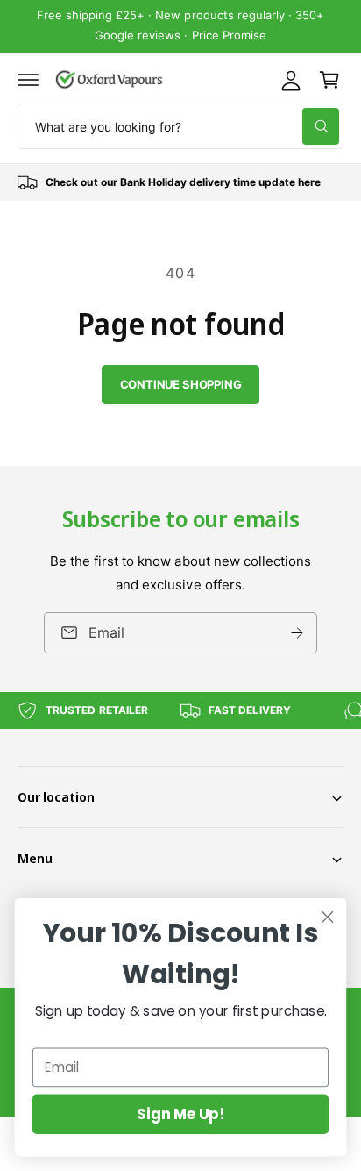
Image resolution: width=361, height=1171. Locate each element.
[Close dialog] (327, 917)
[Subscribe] (297, 632)
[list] (180, 182)
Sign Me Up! (180, 1114)
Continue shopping (181, 384)
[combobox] (180, 126)
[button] (28, 80)
